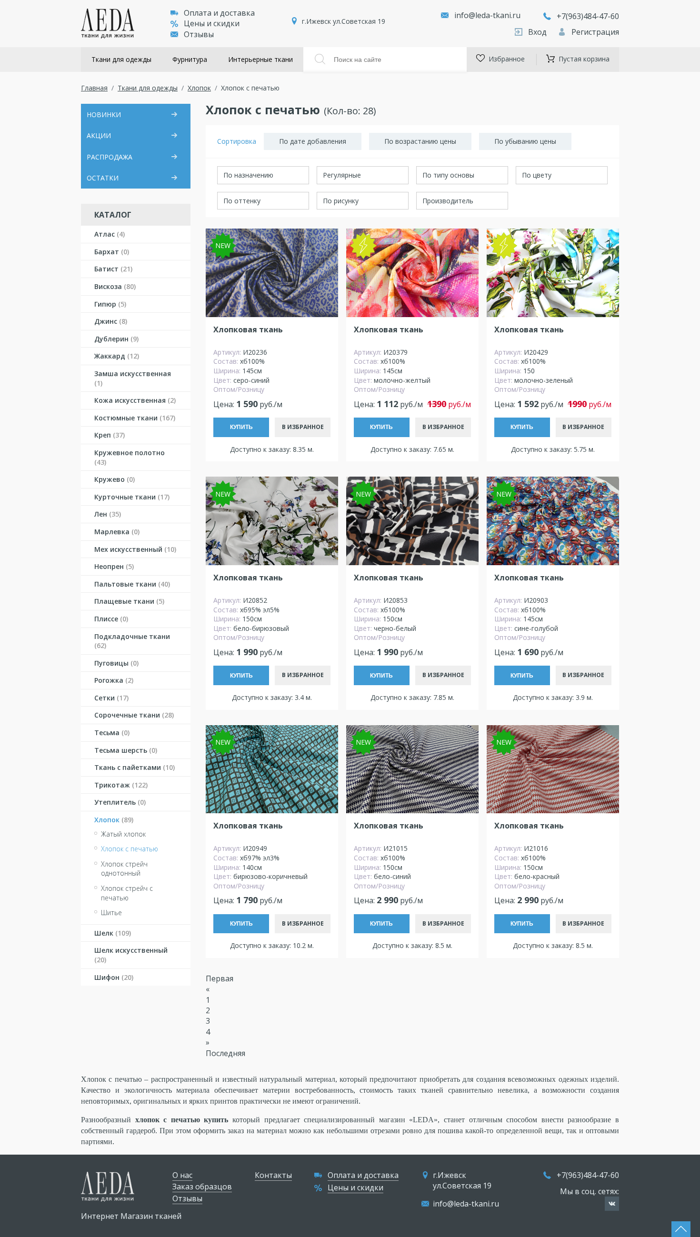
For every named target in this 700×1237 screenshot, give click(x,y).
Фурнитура (189, 59)
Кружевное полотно (129, 457)
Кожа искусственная (135, 400)
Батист (113, 268)
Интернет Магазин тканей (131, 1216)
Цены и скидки (212, 23)
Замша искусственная (132, 378)
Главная (94, 87)
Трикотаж (121, 784)
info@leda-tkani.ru (487, 15)
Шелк (112, 933)
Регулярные (342, 175)
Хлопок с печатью (129, 848)
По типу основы (448, 175)
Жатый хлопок (123, 833)
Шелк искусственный (131, 955)
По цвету (536, 175)
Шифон (113, 977)
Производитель (447, 200)
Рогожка (113, 680)
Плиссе (111, 618)
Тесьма (112, 732)
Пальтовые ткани (132, 584)
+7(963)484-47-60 (588, 16)
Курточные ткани (132, 496)
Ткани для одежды (121, 59)
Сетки (111, 697)
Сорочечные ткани (134, 714)
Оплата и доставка (219, 13)
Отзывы (199, 34)
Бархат (111, 251)
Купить (241, 427)
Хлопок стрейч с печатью (127, 893)
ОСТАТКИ (103, 177)
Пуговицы (116, 663)
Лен (107, 514)
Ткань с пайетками (134, 767)
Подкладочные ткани (132, 641)
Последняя (225, 1053)
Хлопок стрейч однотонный (124, 868)
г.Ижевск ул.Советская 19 (343, 21)
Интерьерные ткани (260, 59)
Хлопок (199, 87)
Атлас (109, 234)
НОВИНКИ (104, 114)
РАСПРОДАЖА (109, 156)
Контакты (273, 1175)
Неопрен (114, 566)
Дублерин (116, 338)
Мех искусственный (135, 549)
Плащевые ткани (129, 601)
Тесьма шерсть (125, 750)
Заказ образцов (202, 1186)
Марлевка (117, 531)
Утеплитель (120, 802)
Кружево (114, 479)
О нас (182, 1175)
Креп (109, 434)
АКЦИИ (99, 135)
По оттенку (241, 200)
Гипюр (110, 304)
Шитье (111, 912)
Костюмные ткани (134, 417)
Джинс (110, 321)
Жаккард (116, 355)
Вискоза (115, 286)
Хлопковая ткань (248, 330)
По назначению (248, 175)
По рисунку (341, 200)
